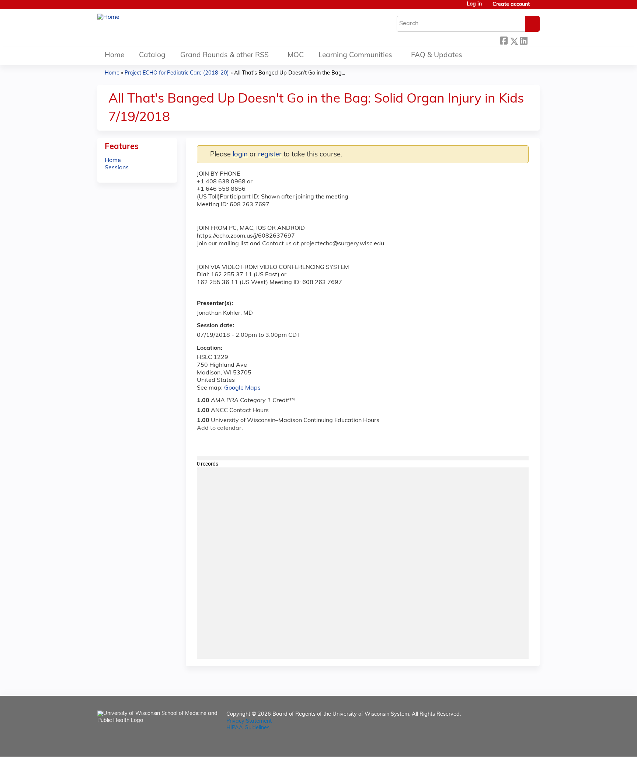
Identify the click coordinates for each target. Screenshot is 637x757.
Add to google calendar (204, 441)
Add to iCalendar (237, 441)
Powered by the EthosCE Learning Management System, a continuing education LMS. (513, 744)
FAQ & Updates (436, 55)
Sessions (117, 168)
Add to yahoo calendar (221, 441)
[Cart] (537, 7)
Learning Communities (355, 55)
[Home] (108, 17)
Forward (533, 39)
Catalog (152, 55)
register (270, 154)
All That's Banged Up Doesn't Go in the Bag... (289, 73)
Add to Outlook (255, 441)
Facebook (503, 39)
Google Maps (242, 388)
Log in (474, 4)
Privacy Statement (249, 721)
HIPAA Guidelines (247, 728)
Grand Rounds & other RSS (224, 55)
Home (114, 55)
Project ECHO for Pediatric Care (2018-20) (177, 73)
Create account (511, 4)
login (240, 154)
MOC (296, 55)
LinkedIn (523, 39)
